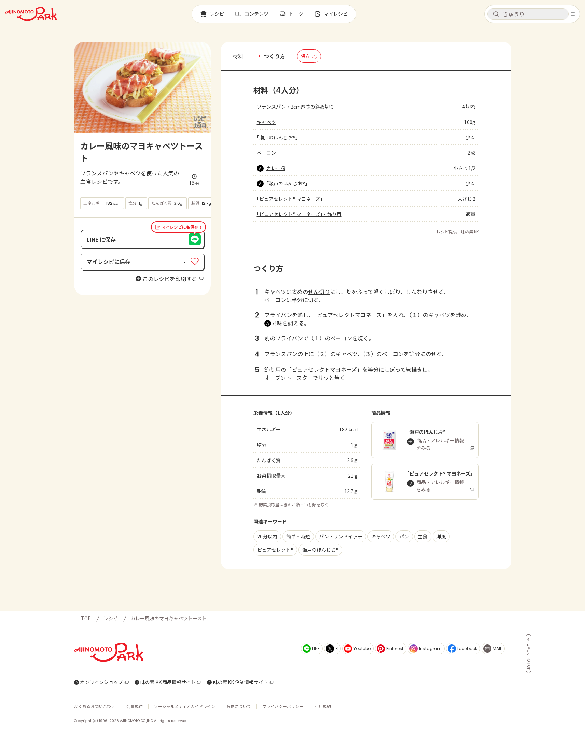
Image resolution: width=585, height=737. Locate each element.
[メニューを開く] (573, 14)
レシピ (110, 618)
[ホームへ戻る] (31, 14)
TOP (86, 618)
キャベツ (266, 121)
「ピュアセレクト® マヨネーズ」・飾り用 (299, 214)
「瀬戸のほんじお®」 (278, 137)
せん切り (319, 291)
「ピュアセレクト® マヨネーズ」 (291, 198)
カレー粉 (275, 168)
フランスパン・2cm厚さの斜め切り (296, 106)
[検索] (496, 14)
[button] (528, 14)
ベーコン (266, 152)
